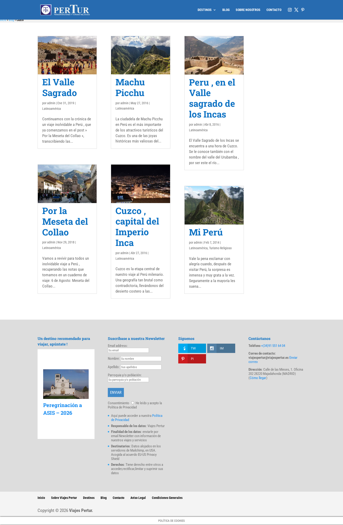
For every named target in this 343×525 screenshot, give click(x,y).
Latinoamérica (51, 109)
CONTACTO (273, 10)
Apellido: (114, 367)
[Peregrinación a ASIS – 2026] (66, 384)
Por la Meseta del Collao (65, 221)
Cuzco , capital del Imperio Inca (137, 226)
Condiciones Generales (167, 498)
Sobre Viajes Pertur (64, 498)
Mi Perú (206, 232)
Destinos (88, 498)
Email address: (118, 346)
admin (51, 103)
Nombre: (114, 358)
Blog (11, 20)
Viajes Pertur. (81, 510)
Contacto (118, 498)
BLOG (226, 10)
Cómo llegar (258, 378)
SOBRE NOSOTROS (248, 10)
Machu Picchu (130, 87)
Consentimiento (118, 403)
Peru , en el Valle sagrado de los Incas (212, 98)
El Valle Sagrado (59, 87)
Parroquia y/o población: (125, 375)
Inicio (3, 20)
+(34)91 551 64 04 (273, 346)
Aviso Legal (138, 498)
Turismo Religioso (220, 248)
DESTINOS (205, 10)
